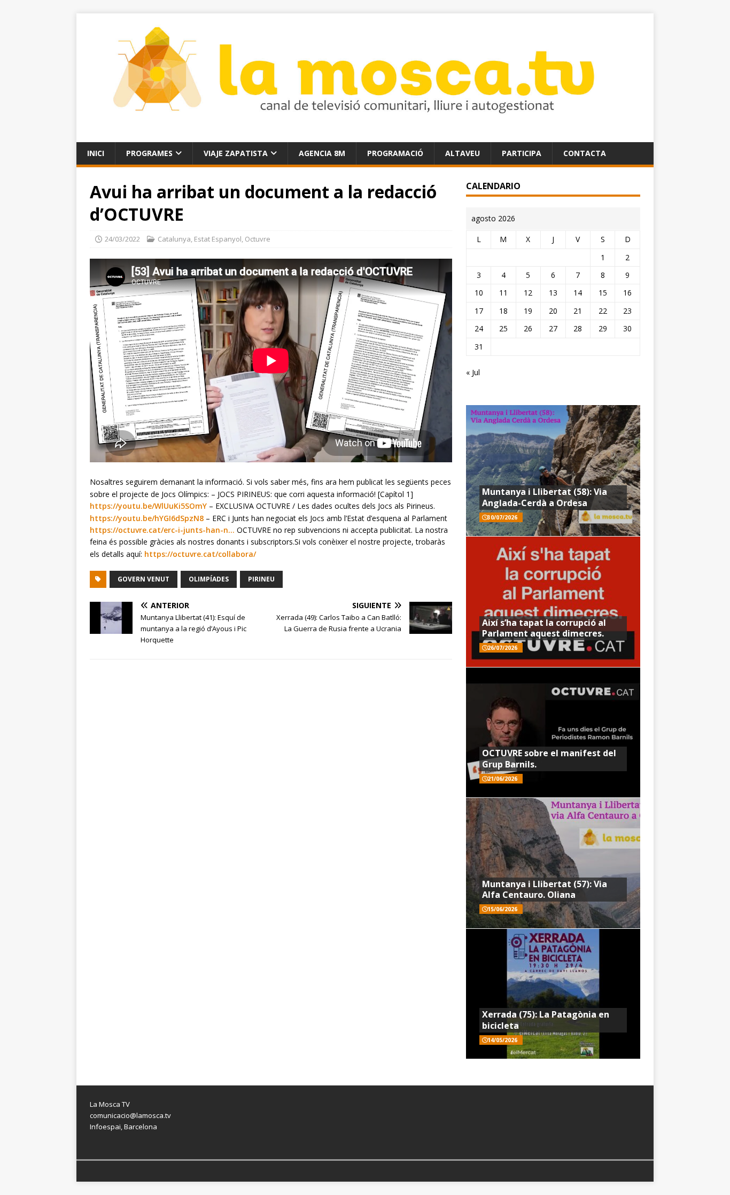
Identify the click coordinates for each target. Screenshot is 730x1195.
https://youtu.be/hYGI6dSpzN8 (147, 518)
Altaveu (462, 153)
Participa (521, 153)
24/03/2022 (122, 239)
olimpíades (209, 579)
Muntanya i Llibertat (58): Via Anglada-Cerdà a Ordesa (544, 497)
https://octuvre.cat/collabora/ (200, 554)
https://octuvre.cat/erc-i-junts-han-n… (162, 530)
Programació (395, 153)
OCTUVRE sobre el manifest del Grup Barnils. (549, 758)
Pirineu (261, 579)
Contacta (584, 153)
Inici (95, 153)
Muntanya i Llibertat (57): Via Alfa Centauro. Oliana (544, 889)
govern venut (143, 579)
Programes (149, 153)
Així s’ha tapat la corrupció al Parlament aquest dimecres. (544, 628)
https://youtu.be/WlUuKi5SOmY (148, 506)
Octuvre (257, 239)
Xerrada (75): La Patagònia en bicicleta (545, 1019)
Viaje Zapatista (236, 153)
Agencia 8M (322, 153)
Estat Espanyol (218, 239)
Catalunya (174, 239)
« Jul (473, 372)
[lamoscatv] (365, 135)
